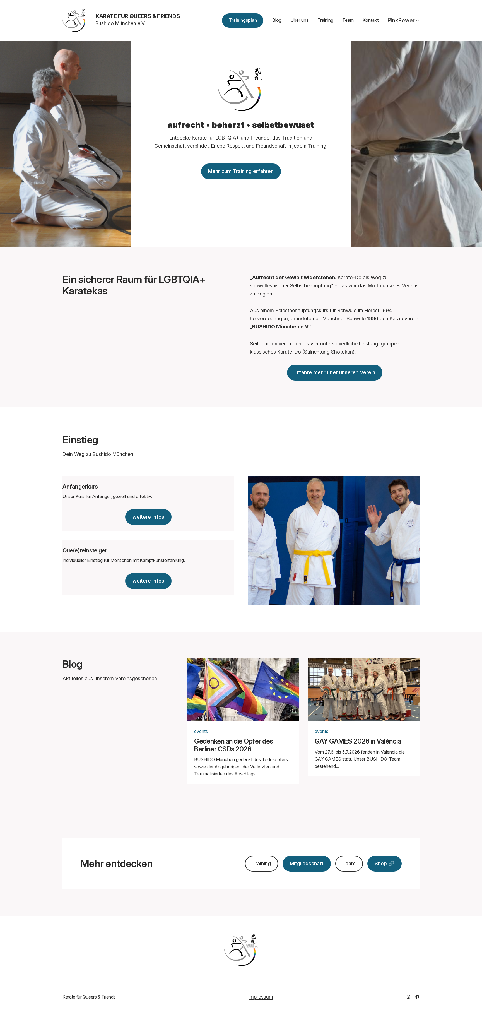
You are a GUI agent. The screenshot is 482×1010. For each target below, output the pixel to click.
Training (261, 863)
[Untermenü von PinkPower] (418, 20)
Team (349, 863)
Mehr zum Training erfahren (241, 171)
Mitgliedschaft (307, 863)
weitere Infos (148, 517)
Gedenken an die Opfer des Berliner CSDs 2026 (233, 745)
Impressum (261, 997)
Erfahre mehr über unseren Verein (334, 372)
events (201, 731)
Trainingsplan (243, 20)
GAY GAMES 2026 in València (358, 741)
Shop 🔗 (384, 863)
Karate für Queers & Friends (137, 16)
